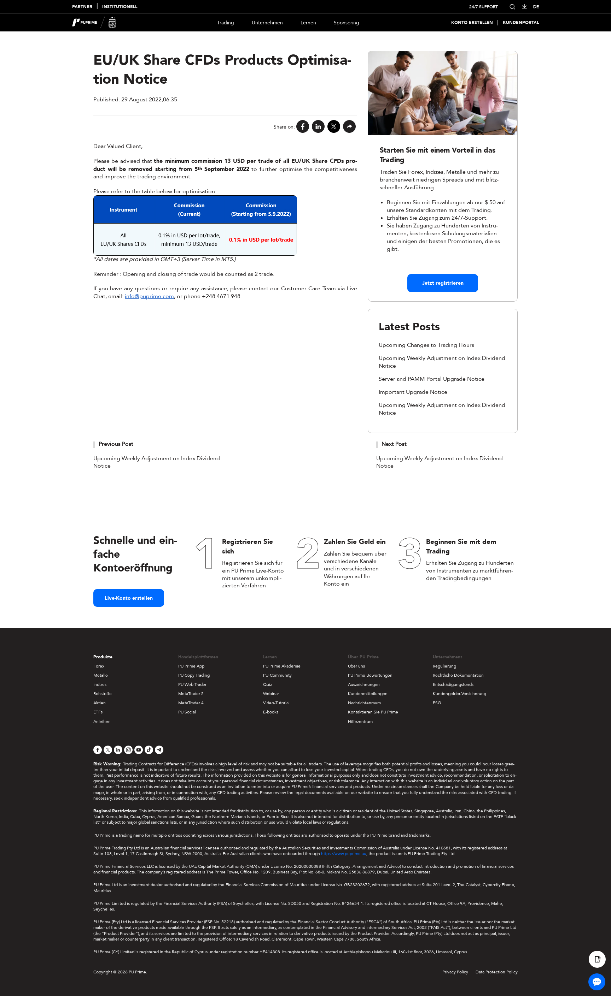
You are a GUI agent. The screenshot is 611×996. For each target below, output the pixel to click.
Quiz (267, 684)
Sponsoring (346, 22)
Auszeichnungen (364, 684)
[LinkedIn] (318, 127)
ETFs (98, 712)
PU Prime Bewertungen (370, 675)
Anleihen (102, 721)
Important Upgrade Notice (413, 392)
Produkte (102, 657)
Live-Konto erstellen (129, 598)
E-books (270, 712)
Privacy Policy (455, 972)
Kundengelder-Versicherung (459, 693)
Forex (98, 666)
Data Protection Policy (497, 972)
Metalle (100, 675)
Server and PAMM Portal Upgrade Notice (431, 379)
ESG (437, 703)
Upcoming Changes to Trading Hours (426, 345)
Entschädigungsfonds (453, 684)
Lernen (308, 22)
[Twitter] (334, 127)
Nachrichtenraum (364, 703)
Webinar (271, 693)
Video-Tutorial (276, 703)
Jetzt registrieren (443, 283)
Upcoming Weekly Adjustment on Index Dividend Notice (156, 462)
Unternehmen (267, 22)
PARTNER (82, 7)
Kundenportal (521, 22)
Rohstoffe (102, 693)
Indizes (99, 684)
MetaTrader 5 (191, 693)
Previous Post (116, 444)
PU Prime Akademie (282, 666)
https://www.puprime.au (343, 853)
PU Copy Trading (194, 675)
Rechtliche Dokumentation (458, 675)
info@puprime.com (149, 296)
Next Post (394, 444)
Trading (225, 22)
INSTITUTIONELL (119, 7)
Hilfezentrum (360, 721)
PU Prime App (191, 666)
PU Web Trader (192, 684)
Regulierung (444, 666)
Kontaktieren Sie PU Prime (373, 712)
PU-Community (277, 675)
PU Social (187, 712)
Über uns (356, 666)
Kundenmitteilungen (368, 693)
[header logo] (94, 23)
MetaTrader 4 (191, 703)
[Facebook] (302, 127)
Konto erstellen (472, 22)
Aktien (99, 703)
